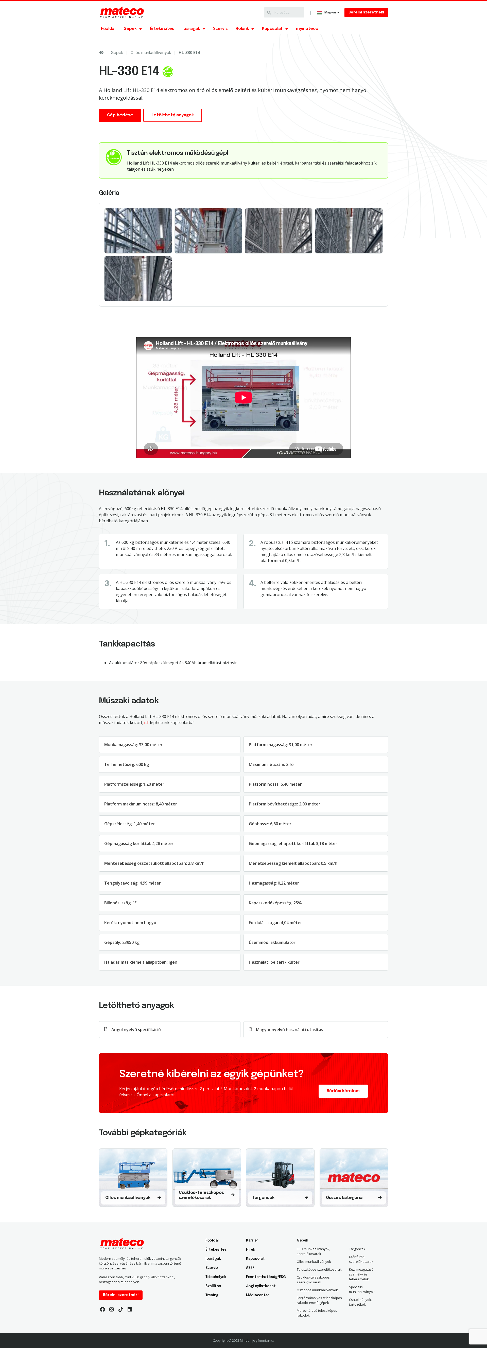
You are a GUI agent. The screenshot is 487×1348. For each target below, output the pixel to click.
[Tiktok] (120, 1309)
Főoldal (108, 29)
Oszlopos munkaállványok (317, 1290)
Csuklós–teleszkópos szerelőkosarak (313, 1279)
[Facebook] (102, 1309)
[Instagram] (111, 1309)
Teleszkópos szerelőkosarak (319, 1269)
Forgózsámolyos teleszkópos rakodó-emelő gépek (319, 1300)
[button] (366, 12)
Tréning (211, 1295)
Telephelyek (215, 1277)
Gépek (130, 29)
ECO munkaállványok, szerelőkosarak (313, 1251)
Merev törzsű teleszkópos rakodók (317, 1313)
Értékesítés (162, 29)
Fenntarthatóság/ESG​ (264, 1277)
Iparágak (191, 29)
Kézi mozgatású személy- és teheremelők (361, 1274)
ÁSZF (250, 1268)
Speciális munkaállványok (362, 1289)
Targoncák (357, 1249)
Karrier (252, 1240)
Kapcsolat (272, 29)
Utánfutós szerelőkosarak (361, 1259)
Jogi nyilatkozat (261, 1286)
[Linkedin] (129, 1309)
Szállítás (213, 1286)
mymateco (307, 29)
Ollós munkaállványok (151, 53)
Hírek (250, 1249)
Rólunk (242, 29)
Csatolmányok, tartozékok (360, 1302)
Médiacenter (257, 1295)
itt (146, 723)
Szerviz (220, 29)
